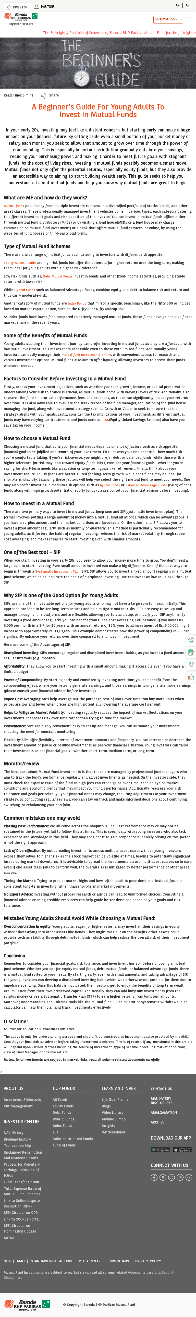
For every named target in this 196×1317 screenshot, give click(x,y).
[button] (189, 19)
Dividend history (17, 1140)
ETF (56, 1132)
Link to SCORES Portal (22, 1220)
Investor (20, 7)
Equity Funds (63, 1106)
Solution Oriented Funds (73, 1139)
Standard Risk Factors (51, 1261)
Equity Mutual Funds (20, 263)
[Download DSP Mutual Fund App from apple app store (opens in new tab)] (182, 1150)
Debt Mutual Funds (57, 276)
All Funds (60, 1100)
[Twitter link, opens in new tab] (163, 1177)
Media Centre (90, 1261)
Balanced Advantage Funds (146, 485)
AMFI (21, 1261)
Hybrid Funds (24, 290)
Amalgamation (164, 1113)
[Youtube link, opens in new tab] (180, 1177)
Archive (157, 1123)
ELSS (105, 420)
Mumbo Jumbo (114, 1119)
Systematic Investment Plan (57, 571)
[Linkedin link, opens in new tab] (189, 1177)
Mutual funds (14, 206)
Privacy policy (148, 1261)
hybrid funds (110, 485)
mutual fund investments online (86, 355)
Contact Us (161, 1089)
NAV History (13, 1133)
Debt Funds (62, 1113)
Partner (47, 6)
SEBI (7, 1261)
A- (187, 5)
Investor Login (166, 19)
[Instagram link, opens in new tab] (171, 1177)
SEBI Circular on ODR (21, 1213)
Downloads (118, 1261)
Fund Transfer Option (21, 1182)
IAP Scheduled (113, 1132)
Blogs (106, 1106)
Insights (108, 1126)
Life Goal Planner (116, 1100)
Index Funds (77, 303)
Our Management (18, 1106)
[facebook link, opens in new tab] (154, 1177)
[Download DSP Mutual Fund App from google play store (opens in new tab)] (160, 1150)
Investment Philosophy (23, 1100)
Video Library (113, 1113)
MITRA (9, 1238)
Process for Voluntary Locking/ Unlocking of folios (22, 1170)
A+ (178, 5)
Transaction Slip (17, 1146)
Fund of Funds (64, 1145)
